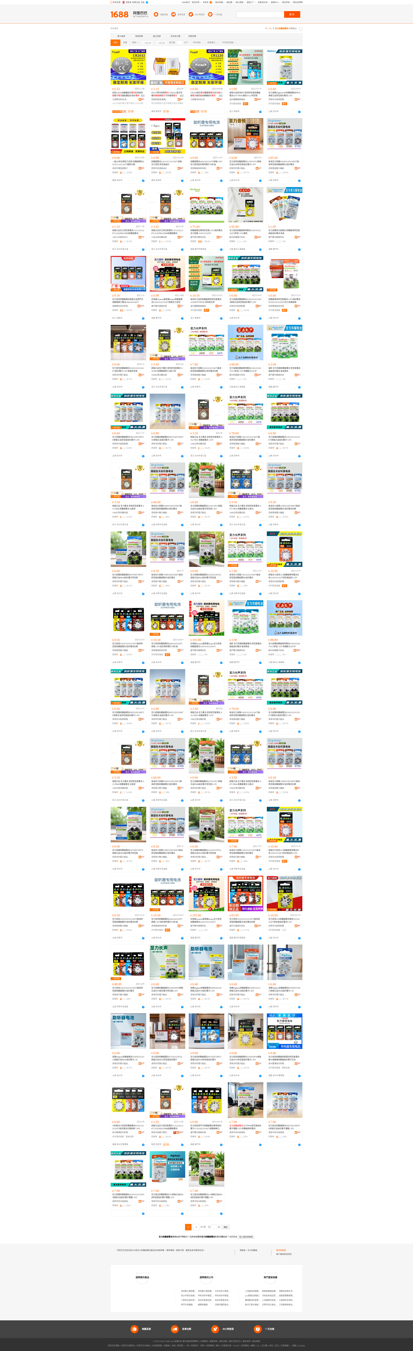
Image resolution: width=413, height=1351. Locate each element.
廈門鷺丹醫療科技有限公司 (277, 237)
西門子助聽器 (187, 1305)
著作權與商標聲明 (190, 1341)
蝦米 (218, 1346)
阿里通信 (245, 1346)
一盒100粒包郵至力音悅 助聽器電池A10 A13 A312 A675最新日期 (128, 163)
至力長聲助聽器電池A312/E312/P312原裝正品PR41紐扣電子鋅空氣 (205, 576)
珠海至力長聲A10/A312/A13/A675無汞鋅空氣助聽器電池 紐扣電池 (244, 438)
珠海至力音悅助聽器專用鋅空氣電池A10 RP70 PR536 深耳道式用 (205, 300)
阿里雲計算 (226, 1346)
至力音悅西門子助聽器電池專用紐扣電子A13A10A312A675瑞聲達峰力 (205, 1127)
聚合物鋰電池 (157, 103)
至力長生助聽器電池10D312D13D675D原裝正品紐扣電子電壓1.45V (284, 1127)
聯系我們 (246, 1341)
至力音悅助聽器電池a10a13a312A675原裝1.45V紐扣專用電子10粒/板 (166, 645)
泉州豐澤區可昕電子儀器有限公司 (277, 1063)
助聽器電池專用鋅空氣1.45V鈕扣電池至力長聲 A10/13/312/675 (206, 231)
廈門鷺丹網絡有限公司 (160, 306)
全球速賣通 (157, 1346)
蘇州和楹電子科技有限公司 (238, 237)
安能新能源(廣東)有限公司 (160, 99)
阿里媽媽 (210, 1346)
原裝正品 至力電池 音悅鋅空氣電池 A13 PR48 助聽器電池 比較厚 (128, 507)
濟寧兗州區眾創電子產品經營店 (277, 99)
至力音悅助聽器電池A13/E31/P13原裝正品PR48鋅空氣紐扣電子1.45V (245, 163)
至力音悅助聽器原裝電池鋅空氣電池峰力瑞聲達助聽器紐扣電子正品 (283, 1058)
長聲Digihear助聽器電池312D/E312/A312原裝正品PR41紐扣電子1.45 (128, 1058)
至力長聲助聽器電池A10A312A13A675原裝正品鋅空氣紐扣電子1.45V (245, 300)
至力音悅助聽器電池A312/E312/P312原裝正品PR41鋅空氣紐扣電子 (166, 1058)
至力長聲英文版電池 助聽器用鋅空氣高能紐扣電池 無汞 (284, 231)
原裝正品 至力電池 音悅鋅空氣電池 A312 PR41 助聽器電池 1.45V (206, 438)
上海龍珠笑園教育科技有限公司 (258, 1291)
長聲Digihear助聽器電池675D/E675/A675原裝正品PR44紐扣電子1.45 (284, 989)
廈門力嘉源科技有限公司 (238, 926)
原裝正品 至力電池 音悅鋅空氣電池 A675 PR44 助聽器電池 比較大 (245, 507)
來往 (271, 1346)
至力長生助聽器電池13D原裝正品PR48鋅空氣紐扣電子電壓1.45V (167, 1196)
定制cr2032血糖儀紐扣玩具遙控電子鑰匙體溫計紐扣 (127, 94)
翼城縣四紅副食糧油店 (254, 1300)
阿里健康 (285, 1346)
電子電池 (130, 103)
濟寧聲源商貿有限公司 (199, 168)
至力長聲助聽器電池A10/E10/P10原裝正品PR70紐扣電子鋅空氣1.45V (167, 989)
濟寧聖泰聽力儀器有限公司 (277, 168)
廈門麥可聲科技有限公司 (199, 237)
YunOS (236, 1346)
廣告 (143, 96)
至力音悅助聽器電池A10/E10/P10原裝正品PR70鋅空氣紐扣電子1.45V (245, 1058)
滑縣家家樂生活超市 (287, 1291)
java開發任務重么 (252, 1296)
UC (258, 1346)
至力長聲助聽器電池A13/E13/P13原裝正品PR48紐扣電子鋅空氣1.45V (206, 507)
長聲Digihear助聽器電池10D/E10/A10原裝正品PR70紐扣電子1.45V (205, 989)
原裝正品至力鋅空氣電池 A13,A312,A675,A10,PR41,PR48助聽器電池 (128, 231)
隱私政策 (223, 1341)
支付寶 (264, 1346)
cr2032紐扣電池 (119, 103)
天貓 (173, 1346)
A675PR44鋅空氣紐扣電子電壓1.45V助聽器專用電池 (245, 1127)
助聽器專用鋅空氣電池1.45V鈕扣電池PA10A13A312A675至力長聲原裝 (284, 300)
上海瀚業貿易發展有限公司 (273, 1300)
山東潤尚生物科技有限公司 (290, 1300)
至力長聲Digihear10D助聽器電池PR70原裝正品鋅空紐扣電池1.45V (284, 94)
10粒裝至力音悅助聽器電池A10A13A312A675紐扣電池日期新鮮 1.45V (128, 1127)
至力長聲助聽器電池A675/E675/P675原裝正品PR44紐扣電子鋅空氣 (127, 576)
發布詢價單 (281, 1250)
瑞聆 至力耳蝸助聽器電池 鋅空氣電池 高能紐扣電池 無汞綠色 (284, 369)
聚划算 (180, 1346)
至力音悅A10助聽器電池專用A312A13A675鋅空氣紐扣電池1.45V (284, 920)
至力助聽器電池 (254, 1250)
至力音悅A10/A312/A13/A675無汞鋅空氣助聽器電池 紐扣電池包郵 (127, 645)
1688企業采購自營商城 (160, 237)
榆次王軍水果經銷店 (253, 1305)
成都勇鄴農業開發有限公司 (290, 1296)
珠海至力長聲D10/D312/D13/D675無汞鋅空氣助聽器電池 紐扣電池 (283, 163)
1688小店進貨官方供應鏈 (121, 237)
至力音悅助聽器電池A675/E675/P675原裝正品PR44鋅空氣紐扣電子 (205, 1058)
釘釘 (277, 1346)
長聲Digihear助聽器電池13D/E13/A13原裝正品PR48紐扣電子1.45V (244, 989)
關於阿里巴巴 (235, 1341)
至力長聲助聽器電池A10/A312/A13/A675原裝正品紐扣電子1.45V (284, 438)
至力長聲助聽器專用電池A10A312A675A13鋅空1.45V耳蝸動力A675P (245, 369)
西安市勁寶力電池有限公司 (160, 1132)
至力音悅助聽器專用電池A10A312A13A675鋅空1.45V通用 (245, 231)
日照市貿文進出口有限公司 (273, 1305)
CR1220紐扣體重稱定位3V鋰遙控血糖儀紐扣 (206, 94)
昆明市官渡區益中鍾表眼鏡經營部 (160, 168)
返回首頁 (233, 1237)
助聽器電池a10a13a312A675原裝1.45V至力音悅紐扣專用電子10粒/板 (206, 163)
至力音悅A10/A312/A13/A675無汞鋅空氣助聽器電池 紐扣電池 (127, 989)
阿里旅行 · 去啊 (197, 1346)
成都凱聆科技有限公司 (121, 306)
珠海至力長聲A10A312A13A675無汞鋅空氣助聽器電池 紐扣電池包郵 (205, 369)
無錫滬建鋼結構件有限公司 (273, 1291)
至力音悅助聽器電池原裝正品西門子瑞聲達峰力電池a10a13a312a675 (127, 300)
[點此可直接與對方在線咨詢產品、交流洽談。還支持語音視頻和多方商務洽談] (260, 111)
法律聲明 (204, 1341)
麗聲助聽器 (203, 1305)
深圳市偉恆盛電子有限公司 (121, 168)
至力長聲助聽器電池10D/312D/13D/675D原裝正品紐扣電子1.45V (167, 438)
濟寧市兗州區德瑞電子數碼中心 (238, 1132)
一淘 (187, 1346)
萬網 (253, 1346)
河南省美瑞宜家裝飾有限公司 (274, 1296)
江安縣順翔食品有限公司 (289, 1305)
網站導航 (256, 1341)
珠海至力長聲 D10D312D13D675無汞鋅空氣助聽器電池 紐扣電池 (167, 576)
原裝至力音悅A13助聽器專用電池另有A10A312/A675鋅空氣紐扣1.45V (283, 576)
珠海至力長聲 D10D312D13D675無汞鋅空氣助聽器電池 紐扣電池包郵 (284, 507)
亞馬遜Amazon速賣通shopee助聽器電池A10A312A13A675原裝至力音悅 (166, 300)
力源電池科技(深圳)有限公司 (121, 99)
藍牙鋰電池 (168, 103)
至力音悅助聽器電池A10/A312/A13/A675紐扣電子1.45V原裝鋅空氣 (128, 369)
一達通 (293, 1346)
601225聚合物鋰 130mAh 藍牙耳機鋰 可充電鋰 (166, 94)
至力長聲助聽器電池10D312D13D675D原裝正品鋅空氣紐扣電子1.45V (128, 438)
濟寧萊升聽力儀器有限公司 (160, 513)
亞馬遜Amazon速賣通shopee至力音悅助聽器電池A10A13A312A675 (206, 645)
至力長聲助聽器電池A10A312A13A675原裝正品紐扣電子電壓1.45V (128, 1196)
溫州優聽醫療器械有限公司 (238, 99)
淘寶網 (167, 1346)
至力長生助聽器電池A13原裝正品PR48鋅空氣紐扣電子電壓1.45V (206, 1196)
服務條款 (213, 1341)
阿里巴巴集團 (113, 1346)
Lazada (301, 1346)
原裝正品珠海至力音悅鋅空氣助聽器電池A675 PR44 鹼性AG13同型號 (244, 94)
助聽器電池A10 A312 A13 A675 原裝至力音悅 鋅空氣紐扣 (166, 163)
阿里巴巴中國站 (143, 1346)
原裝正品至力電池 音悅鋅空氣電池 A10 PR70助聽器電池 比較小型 (167, 369)
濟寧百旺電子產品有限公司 (238, 168)
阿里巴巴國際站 (128, 1346)
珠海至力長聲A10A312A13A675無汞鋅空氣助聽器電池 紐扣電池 (244, 576)
